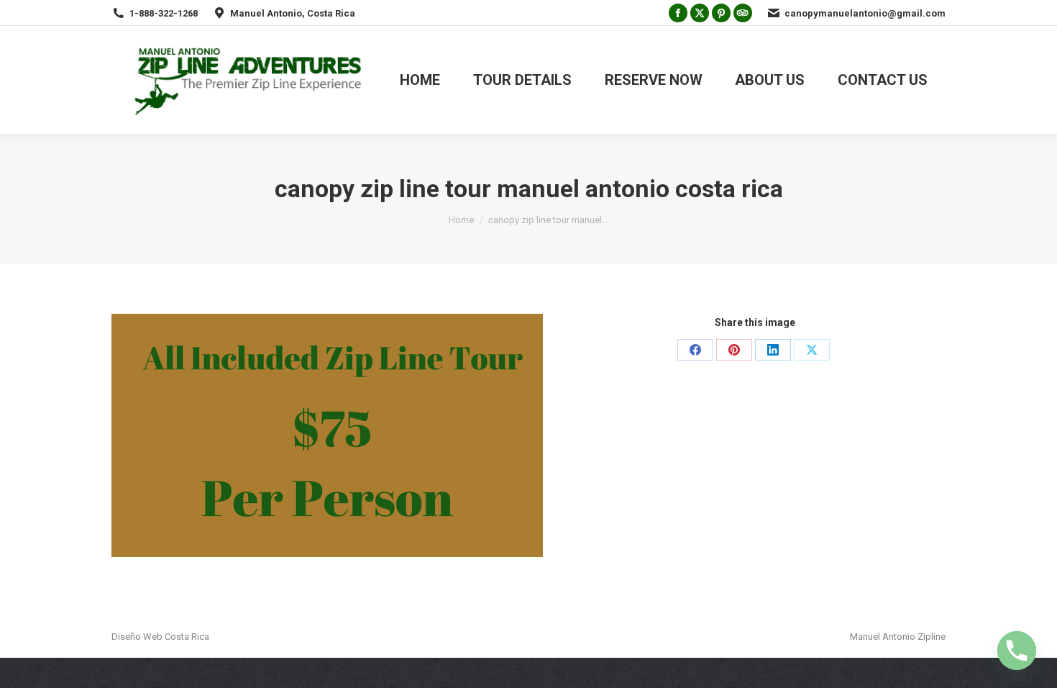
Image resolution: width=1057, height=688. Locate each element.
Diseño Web (137, 636)
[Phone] (1016, 650)
